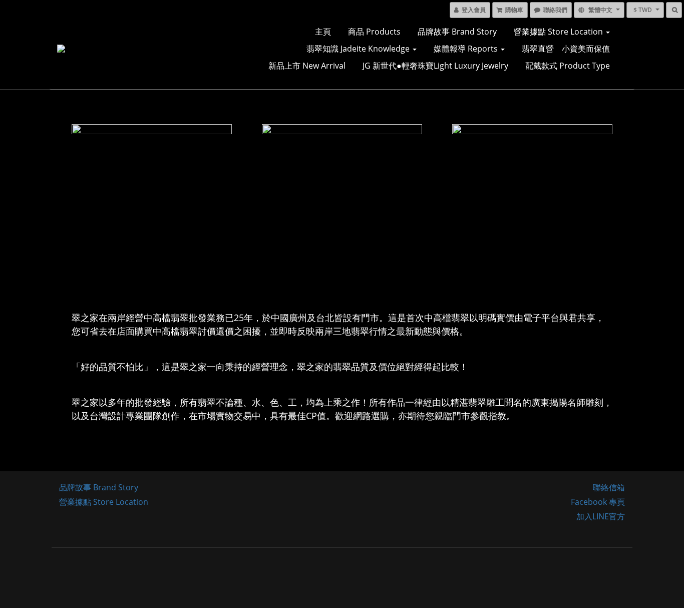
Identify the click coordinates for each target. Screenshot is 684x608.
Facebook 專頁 (598, 501)
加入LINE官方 (600, 516)
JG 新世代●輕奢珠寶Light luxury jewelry (435, 65)
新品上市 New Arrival (307, 65)
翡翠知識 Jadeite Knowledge (359, 48)
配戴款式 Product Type (567, 65)
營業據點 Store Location (559, 31)
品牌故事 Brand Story (457, 31)
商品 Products (374, 31)
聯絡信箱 (609, 487)
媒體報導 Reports (467, 48)
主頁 (323, 31)
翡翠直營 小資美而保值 (566, 48)
